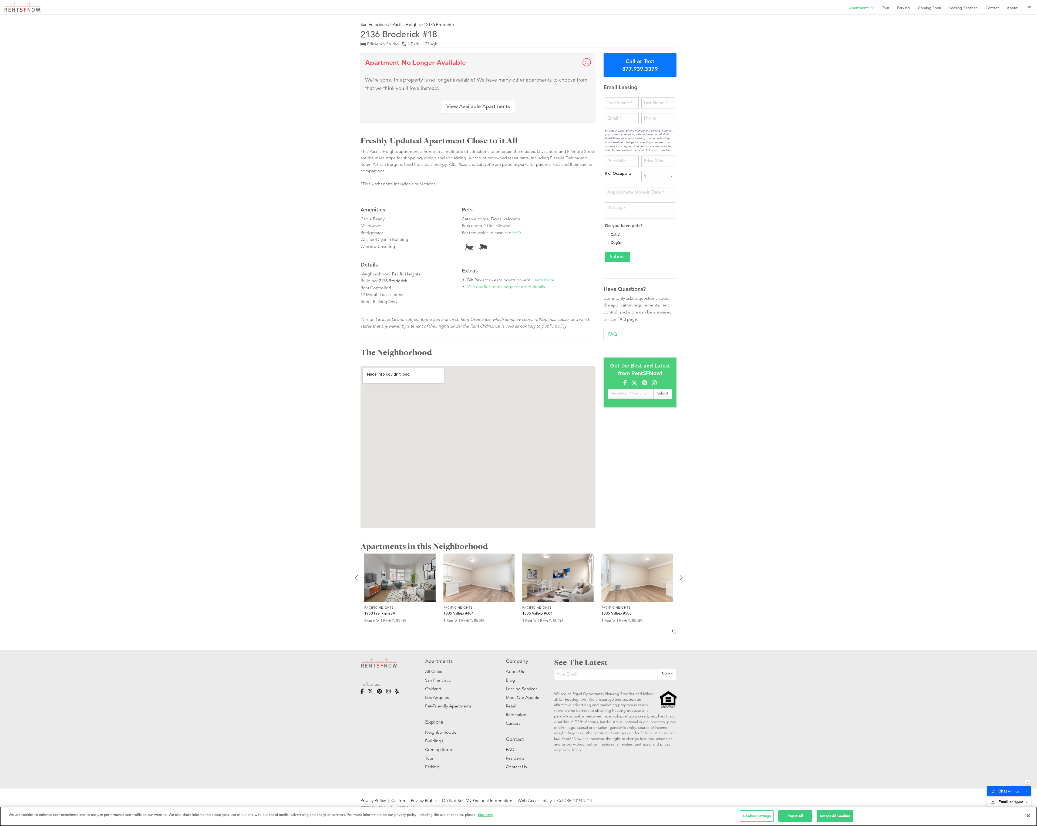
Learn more (543, 279)
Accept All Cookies (835, 816)
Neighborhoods (440, 732)
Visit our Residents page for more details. (506, 286)
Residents (515, 758)
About (1012, 8)
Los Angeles (437, 697)
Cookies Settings (757, 816)
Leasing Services (521, 688)
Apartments (859, 8)
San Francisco (374, 24)
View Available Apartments (478, 106)
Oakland (433, 688)
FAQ (516, 232)
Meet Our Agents (522, 697)
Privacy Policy (373, 800)
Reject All (795, 816)
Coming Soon (929, 8)
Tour (885, 8)
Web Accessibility (535, 800)
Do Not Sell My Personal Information (477, 800)
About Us (515, 671)
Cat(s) (615, 235)
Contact (992, 8)
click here (485, 814)
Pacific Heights (406, 24)
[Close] (1028, 816)
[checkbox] (606, 234)
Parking (903, 8)
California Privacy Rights (414, 800)
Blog (510, 680)
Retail (511, 706)
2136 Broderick (440, 24)
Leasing (963, 8)
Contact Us (516, 766)
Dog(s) (616, 243)
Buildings (434, 740)
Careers (513, 723)
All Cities (433, 671)
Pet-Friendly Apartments (448, 706)
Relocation (516, 714)
